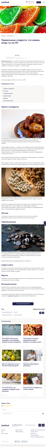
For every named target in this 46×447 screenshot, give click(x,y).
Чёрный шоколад (8, 93)
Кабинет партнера (19, 431)
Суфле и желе (7, 95)
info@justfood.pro (30, 425)
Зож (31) (15, 312)
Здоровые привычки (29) (7, 312)
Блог (2, 431)
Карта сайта (33, 433)
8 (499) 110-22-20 (31, 1)
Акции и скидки (4, 433)
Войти (39, 2)
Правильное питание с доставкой (37, 441)
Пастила (6, 91)
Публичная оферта (34, 435)
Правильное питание (6, 61)
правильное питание (12, 295)
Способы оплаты (34, 431)
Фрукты (6, 98)
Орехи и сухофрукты (9, 88)
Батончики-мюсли (8, 100)
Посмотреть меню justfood (23, 303)
